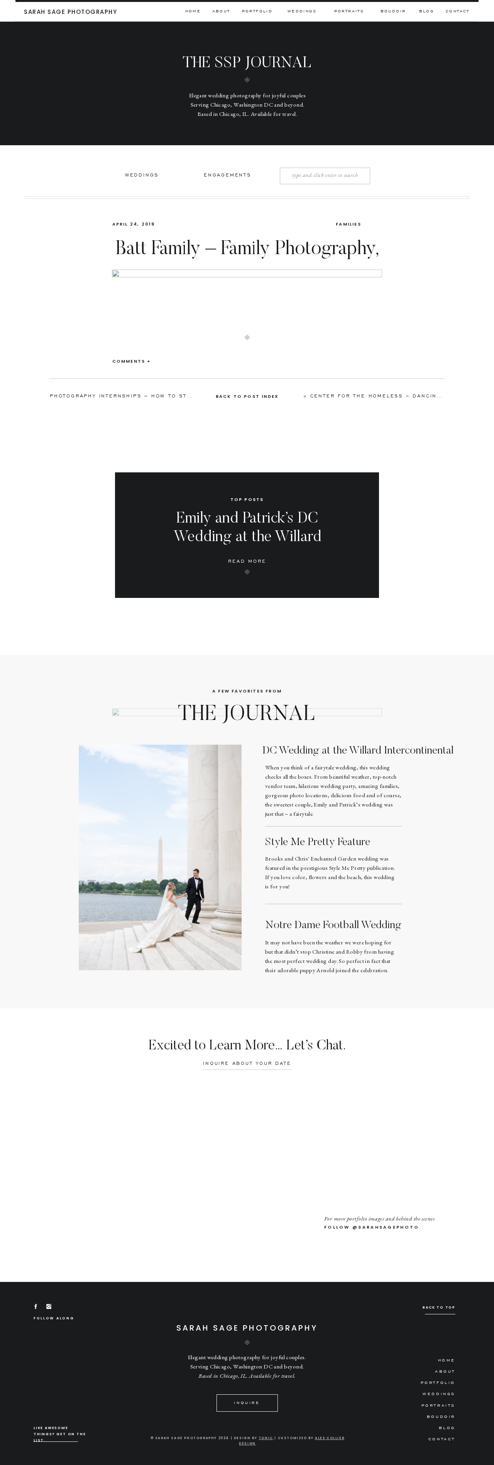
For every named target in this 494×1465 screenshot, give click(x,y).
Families (348, 224)
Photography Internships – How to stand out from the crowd (163, 396)
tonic (266, 1438)
